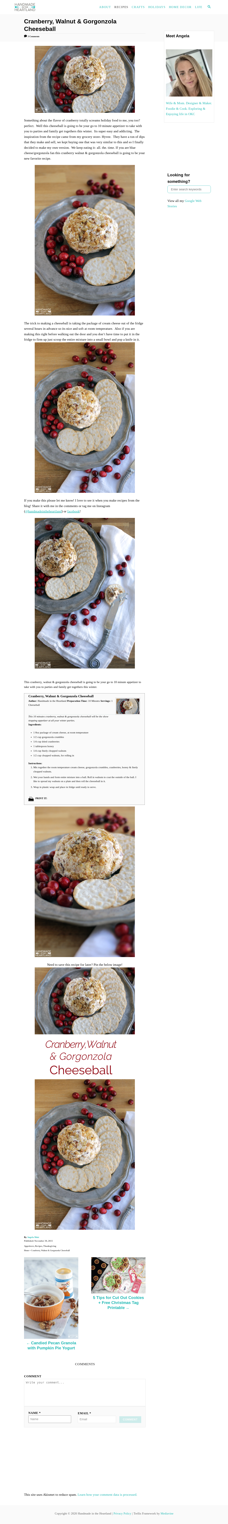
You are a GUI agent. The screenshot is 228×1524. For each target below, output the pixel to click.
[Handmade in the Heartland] (44, 7)
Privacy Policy (122, 1513)
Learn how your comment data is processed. (107, 1494)
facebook (73, 511)
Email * (84, 1413)
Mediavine (167, 1513)
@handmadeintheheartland (43, 511)
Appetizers (29, 1246)
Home (26, 1250)
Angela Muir (33, 1237)
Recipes (38, 1246)
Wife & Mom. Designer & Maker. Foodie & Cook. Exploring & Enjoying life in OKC (189, 108)
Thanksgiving (49, 1246)
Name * (34, 1413)
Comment (32, 1376)
